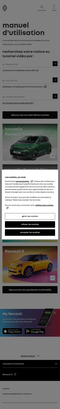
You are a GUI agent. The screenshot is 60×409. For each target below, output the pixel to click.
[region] (30, 204)
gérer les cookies (30, 216)
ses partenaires (22, 181)
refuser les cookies (30, 224)
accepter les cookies (30, 232)
